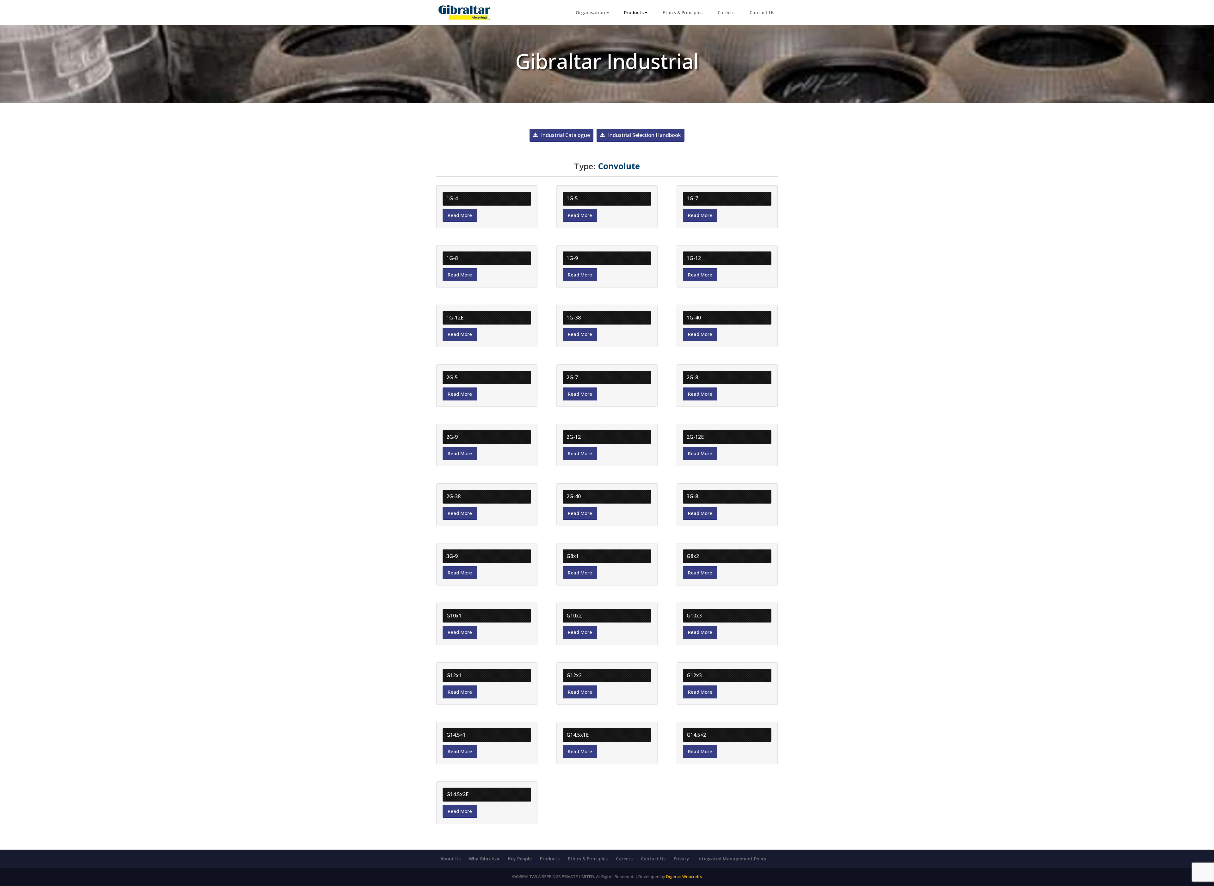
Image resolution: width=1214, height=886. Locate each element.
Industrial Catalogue (565, 135)
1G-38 (574, 317)
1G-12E (454, 317)
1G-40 (694, 317)
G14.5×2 (696, 734)
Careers (726, 12)
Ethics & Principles (682, 12)
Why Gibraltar (484, 859)
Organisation (591, 12)
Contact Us (762, 12)
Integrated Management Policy (732, 859)
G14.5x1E (578, 734)
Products (634, 12)
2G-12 (574, 436)
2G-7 (572, 377)
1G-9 (572, 258)
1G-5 (572, 198)
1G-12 (694, 258)
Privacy (681, 859)
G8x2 (693, 556)
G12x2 (574, 675)
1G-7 (692, 198)
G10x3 (694, 615)
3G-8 (692, 496)
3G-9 (452, 556)
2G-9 (452, 436)
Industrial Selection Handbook (644, 135)
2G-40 (574, 496)
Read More (460, 215)
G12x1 (454, 675)
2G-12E (695, 436)
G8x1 (573, 556)
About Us (450, 859)
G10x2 (574, 615)
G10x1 (454, 615)
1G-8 (452, 258)
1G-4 (452, 198)
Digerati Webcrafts (684, 876)
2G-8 (692, 377)
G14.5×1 (456, 734)
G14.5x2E (457, 794)
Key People (520, 859)
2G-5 (452, 377)
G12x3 (694, 675)
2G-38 (453, 496)
